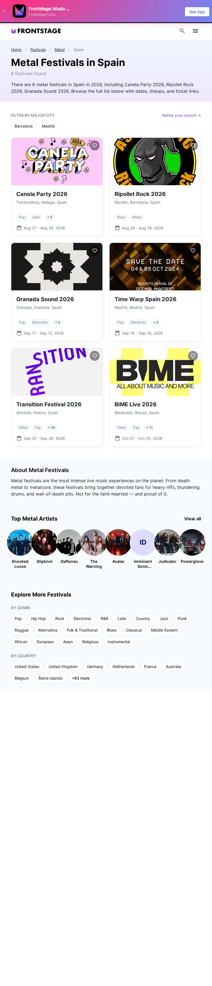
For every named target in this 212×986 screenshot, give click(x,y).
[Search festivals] (182, 31)
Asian (68, 641)
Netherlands (124, 666)
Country (143, 618)
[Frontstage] (36, 31)
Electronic (82, 618)
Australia (173, 666)
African (21, 641)
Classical (134, 630)
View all (192, 518)
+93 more (80, 678)
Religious (90, 641)
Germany (95, 666)
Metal (60, 49)
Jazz (164, 618)
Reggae (22, 630)
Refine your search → (181, 115)
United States (27, 666)
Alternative (47, 630)
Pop (18, 618)
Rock (59, 618)
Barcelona (24, 126)
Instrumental (119, 641)
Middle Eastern (164, 630)
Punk (182, 618)
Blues (111, 630)
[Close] (4, 11)
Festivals (38, 49)
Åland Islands (50, 678)
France (150, 666)
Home (16, 49)
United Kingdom (63, 666)
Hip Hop (38, 618)
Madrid (48, 126)
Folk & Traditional (82, 630)
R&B (104, 618)
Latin (122, 618)
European (45, 641)
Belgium (22, 678)
